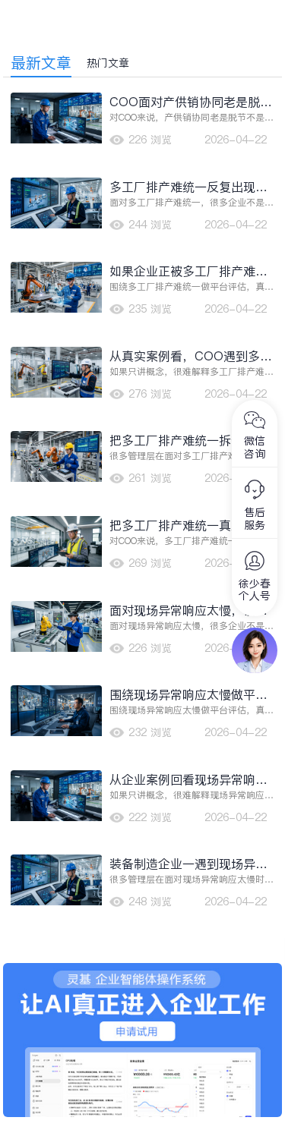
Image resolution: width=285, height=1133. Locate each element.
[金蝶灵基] (143, 970)
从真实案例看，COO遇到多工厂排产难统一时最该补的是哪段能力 (190, 356)
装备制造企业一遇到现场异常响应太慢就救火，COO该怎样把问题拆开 (190, 864)
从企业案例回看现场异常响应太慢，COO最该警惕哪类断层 (190, 779)
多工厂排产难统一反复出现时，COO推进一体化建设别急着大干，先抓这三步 (190, 187)
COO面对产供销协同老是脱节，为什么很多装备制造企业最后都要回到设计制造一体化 (188, 102)
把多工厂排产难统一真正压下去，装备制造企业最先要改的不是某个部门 (188, 525)
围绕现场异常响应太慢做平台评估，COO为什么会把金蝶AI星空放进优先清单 (190, 694)
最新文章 (41, 63)
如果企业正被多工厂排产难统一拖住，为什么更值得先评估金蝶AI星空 (188, 271)
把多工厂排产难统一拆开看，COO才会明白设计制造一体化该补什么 (190, 440)
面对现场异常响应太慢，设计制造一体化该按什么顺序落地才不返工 (188, 610)
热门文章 (108, 63)
